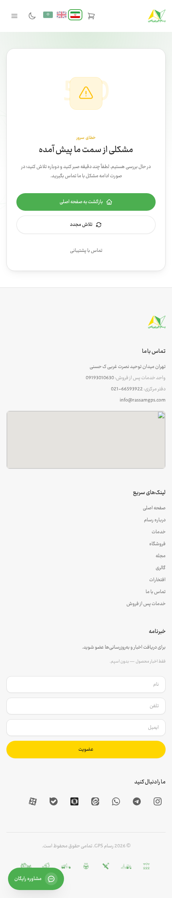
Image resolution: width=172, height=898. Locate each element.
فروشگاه (157, 544)
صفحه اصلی (154, 508)
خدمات (159, 532)
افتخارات (157, 580)
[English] (61, 15)
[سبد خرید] (91, 16)
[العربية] (48, 15)
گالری (161, 568)
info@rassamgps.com (143, 400)
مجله (161, 556)
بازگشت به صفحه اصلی (81, 202)
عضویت (86, 749)
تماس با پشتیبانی (86, 251)
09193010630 (100, 378)
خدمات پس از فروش (146, 603)
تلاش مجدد (81, 224)
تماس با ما (156, 591)
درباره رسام (155, 520)
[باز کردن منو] (14, 16)
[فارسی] (75, 15)
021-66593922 (127, 389)
